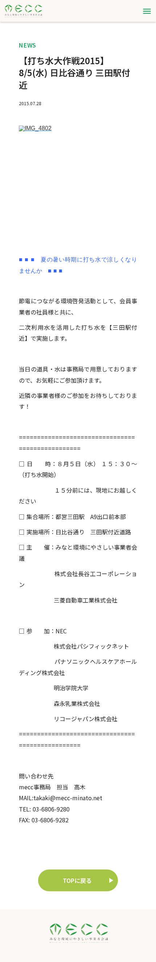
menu (147, 11)
